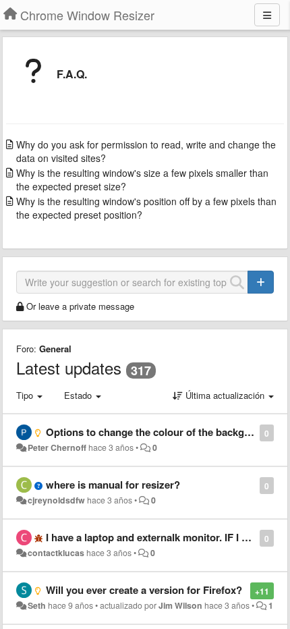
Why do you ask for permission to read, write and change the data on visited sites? (146, 151)
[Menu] (267, 14)
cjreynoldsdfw (56, 500)
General (55, 348)
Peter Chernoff (57, 447)
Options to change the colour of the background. (160, 432)
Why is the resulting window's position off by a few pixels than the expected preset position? (146, 207)
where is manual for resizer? (113, 484)
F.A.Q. (72, 74)
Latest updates (68, 367)
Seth (37, 605)
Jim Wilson (180, 605)
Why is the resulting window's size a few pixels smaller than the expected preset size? (142, 179)
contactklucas (56, 553)
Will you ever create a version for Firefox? (144, 589)
